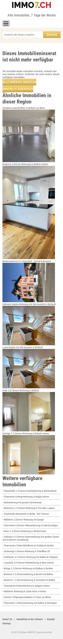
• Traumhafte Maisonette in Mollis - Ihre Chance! (25, 513)
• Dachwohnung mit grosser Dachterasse (22, 502)
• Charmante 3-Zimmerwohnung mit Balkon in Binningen (29, 603)
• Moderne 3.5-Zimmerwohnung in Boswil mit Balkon (27, 574)
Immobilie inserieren (18, 89)
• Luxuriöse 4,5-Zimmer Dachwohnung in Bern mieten (28, 562)
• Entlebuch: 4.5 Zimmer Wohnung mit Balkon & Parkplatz (30, 557)
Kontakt (51, 619)
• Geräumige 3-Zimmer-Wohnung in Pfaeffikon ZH (26, 551)
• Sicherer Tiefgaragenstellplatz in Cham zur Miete (26, 597)
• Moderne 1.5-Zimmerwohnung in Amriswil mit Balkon (28, 580)
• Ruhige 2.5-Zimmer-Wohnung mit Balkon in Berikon (27, 568)
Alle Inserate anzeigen (19, 82)
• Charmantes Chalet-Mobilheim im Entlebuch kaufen (28, 545)
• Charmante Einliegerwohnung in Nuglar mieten (25, 496)
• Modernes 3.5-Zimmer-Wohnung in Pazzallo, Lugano (28, 508)
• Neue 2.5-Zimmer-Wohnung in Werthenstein (24, 531)
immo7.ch (7, 619)
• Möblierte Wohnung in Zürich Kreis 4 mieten (24, 591)
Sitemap (6, 623)
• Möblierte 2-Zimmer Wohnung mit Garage (23, 519)
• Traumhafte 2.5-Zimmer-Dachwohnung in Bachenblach (29, 490)
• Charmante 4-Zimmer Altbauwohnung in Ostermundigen (30, 525)
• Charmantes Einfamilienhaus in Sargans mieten (26, 585)
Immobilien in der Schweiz (29, 619)
